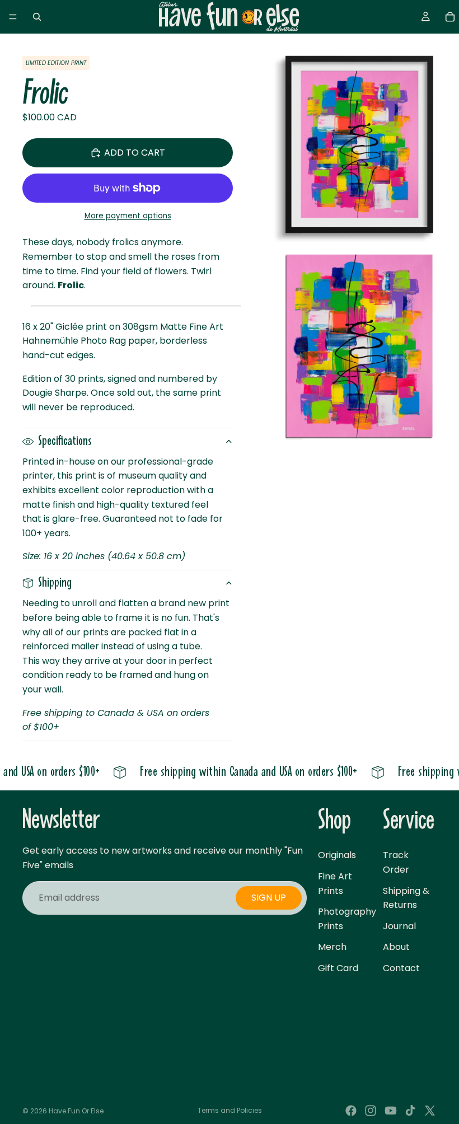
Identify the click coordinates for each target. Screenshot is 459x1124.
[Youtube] (390, 1110)
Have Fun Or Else (76, 1111)
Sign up (268, 897)
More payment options (128, 215)
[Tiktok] (410, 1110)
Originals (337, 855)
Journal (399, 926)
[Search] (37, 16)
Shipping (55, 583)
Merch (332, 946)
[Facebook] (351, 1110)
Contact (401, 968)
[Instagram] (370, 1110)
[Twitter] (430, 1110)
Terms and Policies (230, 1110)
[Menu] (13, 17)
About (396, 946)
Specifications (65, 441)
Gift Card (338, 968)
